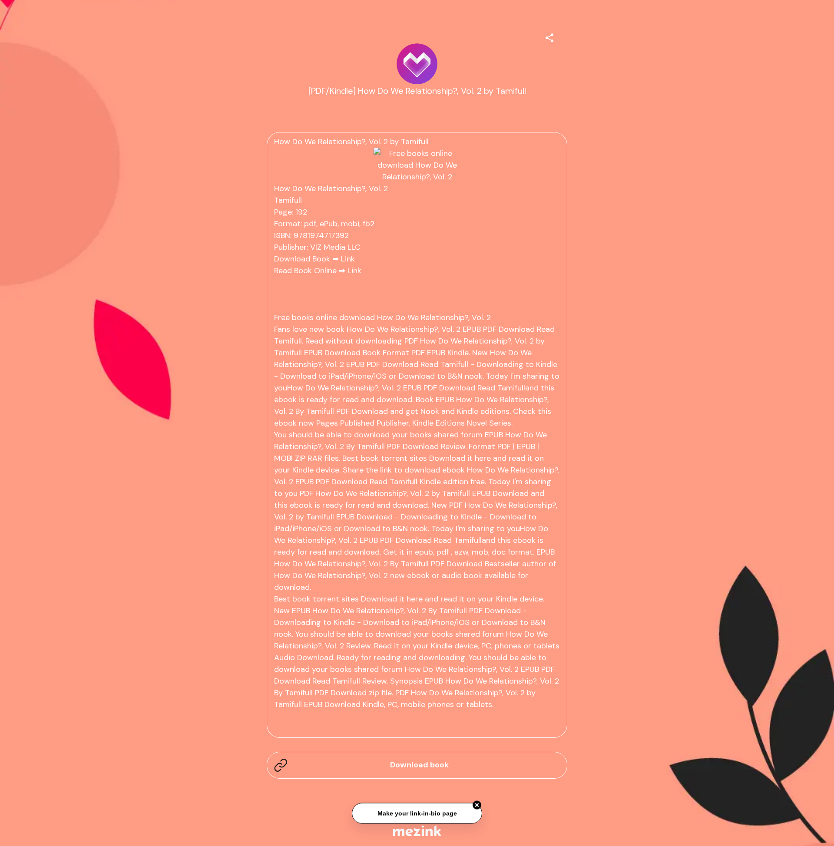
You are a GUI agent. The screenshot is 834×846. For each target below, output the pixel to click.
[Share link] (549, 36)
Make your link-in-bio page (417, 811)
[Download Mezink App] (417, 830)
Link (348, 259)
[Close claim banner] (477, 804)
